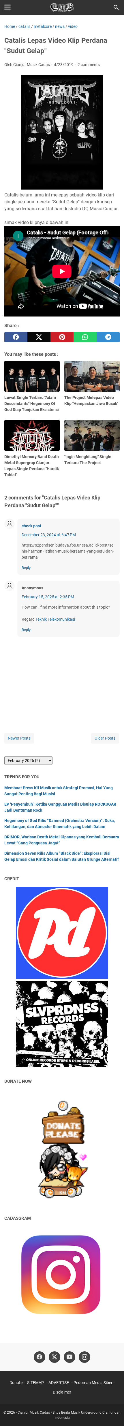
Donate (16, 1382)
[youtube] (69, 1357)
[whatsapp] (85, 337)
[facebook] (15, 337)
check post (31, 526)
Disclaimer (62, 1392)
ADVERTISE (58, 1382)
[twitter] (38, 337)
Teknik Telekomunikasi (55, 619)
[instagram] (84, 1357)
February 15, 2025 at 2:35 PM (48, 597)
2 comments (89, 64)
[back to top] (112, 1413)
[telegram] (108, 337)
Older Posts (105, 738)
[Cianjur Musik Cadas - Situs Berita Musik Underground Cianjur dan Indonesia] (62, 7)
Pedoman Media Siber (93, 1382)
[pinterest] (62, 337)
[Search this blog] (116, 7)
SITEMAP (35, 1382)
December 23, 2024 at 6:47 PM (49, 534)
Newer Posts (19, 738)
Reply (26, 568)
